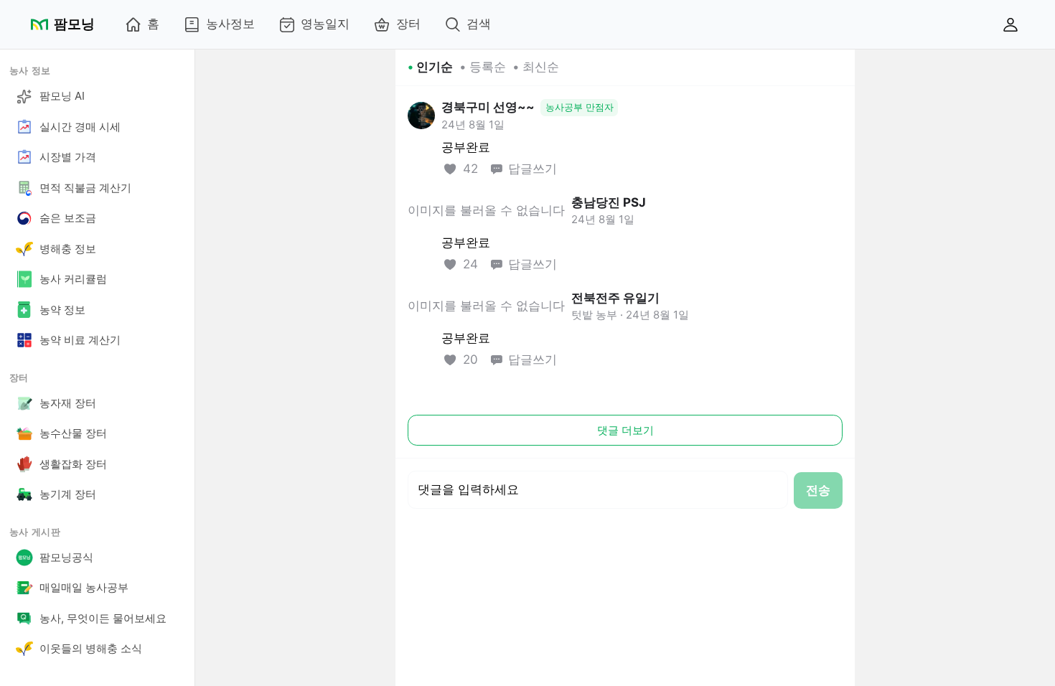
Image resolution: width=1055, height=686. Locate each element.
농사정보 (230, 24)
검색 (478, 24)
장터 (408, 24)
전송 (818, 490)
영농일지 (325, 24)
